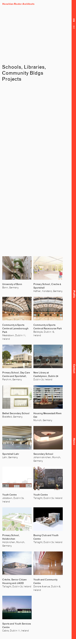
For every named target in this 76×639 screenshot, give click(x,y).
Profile (74, 294)
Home (74, 441)
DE (74, 28)
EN (74, 21)
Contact (74, 368)
